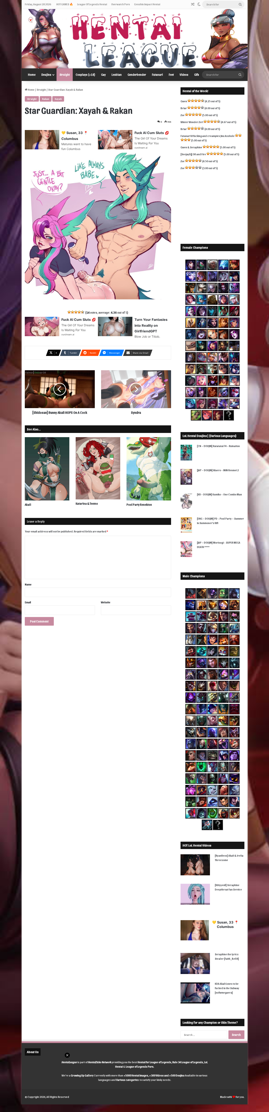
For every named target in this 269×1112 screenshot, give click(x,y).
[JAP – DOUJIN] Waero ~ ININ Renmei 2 (218, 470)
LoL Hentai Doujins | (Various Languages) (209, 436)
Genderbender (137, 74)
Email (28, 602)
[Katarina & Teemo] (98, 468)
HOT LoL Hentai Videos (197, 845)
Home (32, 74)
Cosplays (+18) (85, 74)
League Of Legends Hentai (92, 4)
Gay (103, 74)
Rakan (45, 98)
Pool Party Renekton (139, 504)
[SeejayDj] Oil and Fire (193, 154)
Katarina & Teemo (87, 503)
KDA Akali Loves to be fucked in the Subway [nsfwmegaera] (227, 988)
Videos (184, 74)
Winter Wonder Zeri (192, 121)
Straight (64, 74)
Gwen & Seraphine (191, 147)
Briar (184, 108)
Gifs (196, 74)
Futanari (157, 74)
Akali (28, 504)
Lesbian (117, 74)
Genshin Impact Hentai (147, 4)
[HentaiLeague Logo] (135, 39)
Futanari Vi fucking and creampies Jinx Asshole (208, 135)
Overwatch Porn (120, 4)
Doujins (46, 74)
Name (28, 584)
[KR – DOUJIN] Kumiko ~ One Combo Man (219, 494)
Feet (171, 74)
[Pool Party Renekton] (149, 468)
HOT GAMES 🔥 (64, 4)
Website (105, 602)
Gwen (184, 101)
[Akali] (47, 468)
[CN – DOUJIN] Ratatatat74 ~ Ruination (218, 445)
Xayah (58, 98)
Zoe (183, 115)
